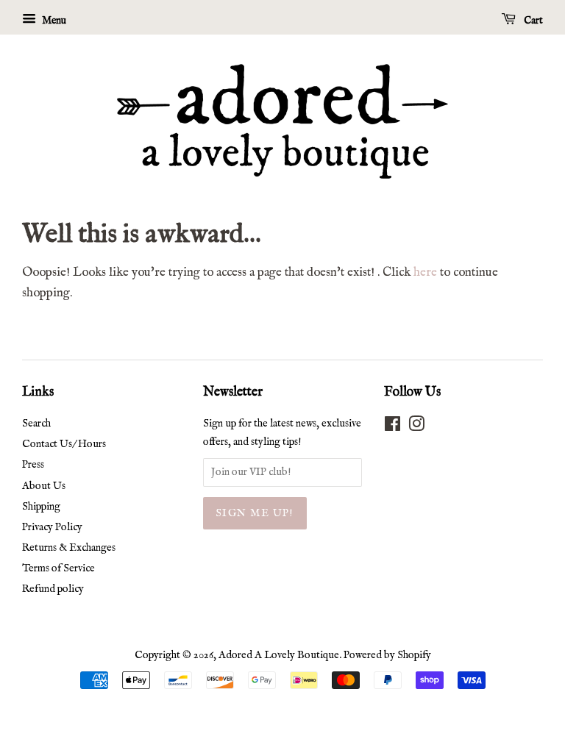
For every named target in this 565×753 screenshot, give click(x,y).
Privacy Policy (52, 527)
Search (36, 423)
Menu (53, 20)
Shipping (41, 506)
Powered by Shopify (387, 655)
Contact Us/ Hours (64, 444)
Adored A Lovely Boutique (278, 655)
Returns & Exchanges (69, 547)
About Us (43, 486)
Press (33, 464)
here (425, 272)
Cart (532, 20)
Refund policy (53, 589)
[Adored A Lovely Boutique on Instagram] (416, 427)
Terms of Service (58, 568)
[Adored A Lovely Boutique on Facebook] (392, 427)
